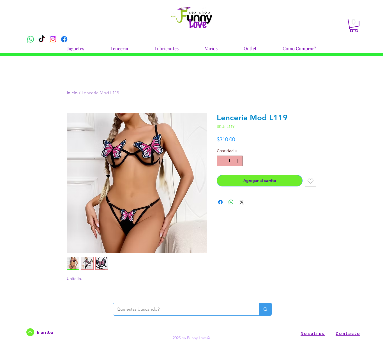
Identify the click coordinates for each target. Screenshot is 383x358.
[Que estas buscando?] (265, 309)
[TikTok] (42, 39)
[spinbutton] (230, 161)
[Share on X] (241, 202)
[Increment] (238, 161)
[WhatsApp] (30, 39)
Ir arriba (45, 332)
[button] (75, 46)
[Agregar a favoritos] (310, 180)
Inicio (72, 92)
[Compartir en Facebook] (220, 202)
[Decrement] (221, 161)
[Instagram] (53, 39)
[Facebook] (64, 39)
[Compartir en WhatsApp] (231, 202)
